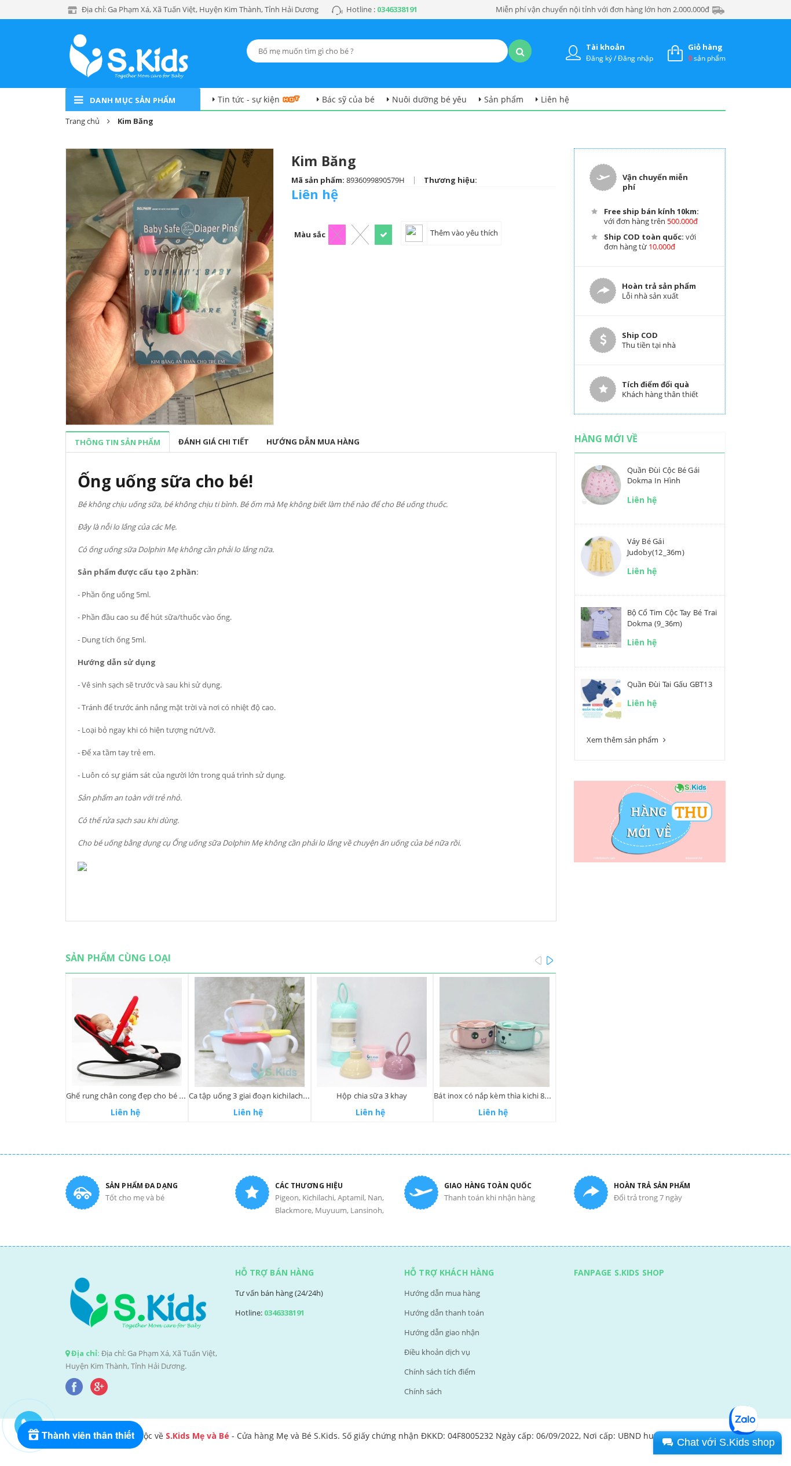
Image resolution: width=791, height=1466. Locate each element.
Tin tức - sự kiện (249, 99)
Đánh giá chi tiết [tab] (213, 441)
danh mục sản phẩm (133, 100)
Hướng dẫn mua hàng (442, 1293)
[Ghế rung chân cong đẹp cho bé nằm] (127, 1032)
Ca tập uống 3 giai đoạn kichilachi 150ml (258, 1095)
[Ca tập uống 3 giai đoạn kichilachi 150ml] (249, 1032)
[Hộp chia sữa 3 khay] (372, 1032)
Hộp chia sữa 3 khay (371, 1095)
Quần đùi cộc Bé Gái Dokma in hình (663, 475)
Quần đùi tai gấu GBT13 (669, 684)
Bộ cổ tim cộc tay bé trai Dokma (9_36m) (672, 617)
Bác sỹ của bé (348, 99)
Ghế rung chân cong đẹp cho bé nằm (130, 1095)
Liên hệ (555, 99)
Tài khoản (605, 47)
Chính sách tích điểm (439, 1371)
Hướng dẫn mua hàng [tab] (313, 441)
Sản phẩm (503, 99)
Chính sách (423, 1391)
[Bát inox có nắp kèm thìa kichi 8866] (494, 1032)
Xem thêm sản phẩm (623, 739)
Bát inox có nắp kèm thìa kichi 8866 (495, 1095)
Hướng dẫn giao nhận (441, 1332)
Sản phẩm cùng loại (118, 957)
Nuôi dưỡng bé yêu (429, 99)
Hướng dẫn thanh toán (444, 1312)
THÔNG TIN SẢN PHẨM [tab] (117, 442)
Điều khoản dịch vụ (437, 1352)
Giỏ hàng (705, 47)
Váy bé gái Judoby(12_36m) (655, 546)
